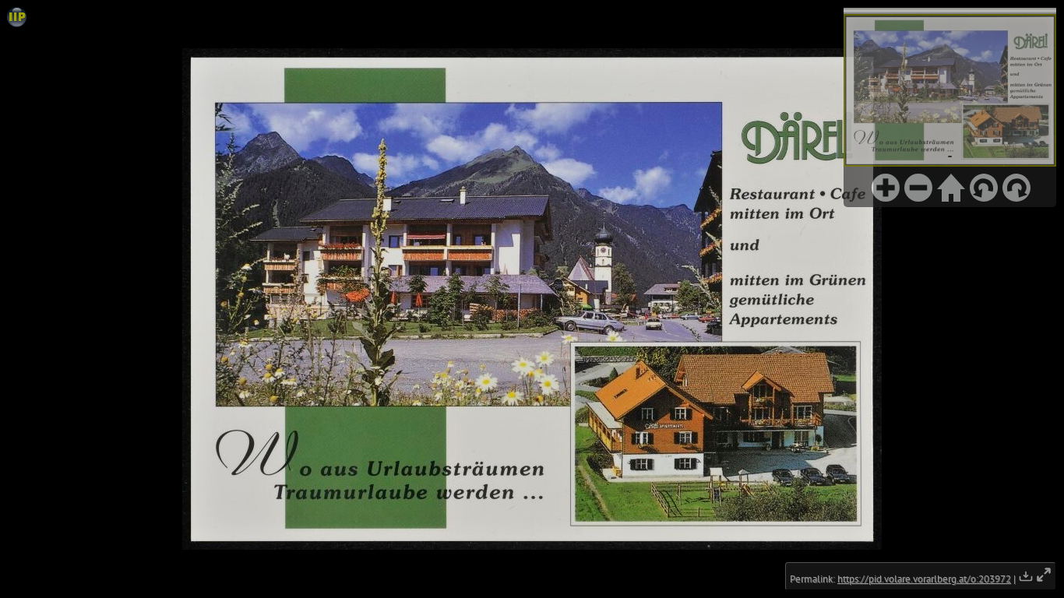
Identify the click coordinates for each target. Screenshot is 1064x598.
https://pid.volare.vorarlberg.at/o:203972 (924, 579)
